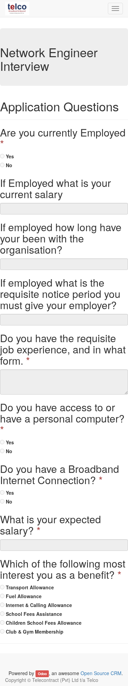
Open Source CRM (101, 673)
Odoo (42, 673)
